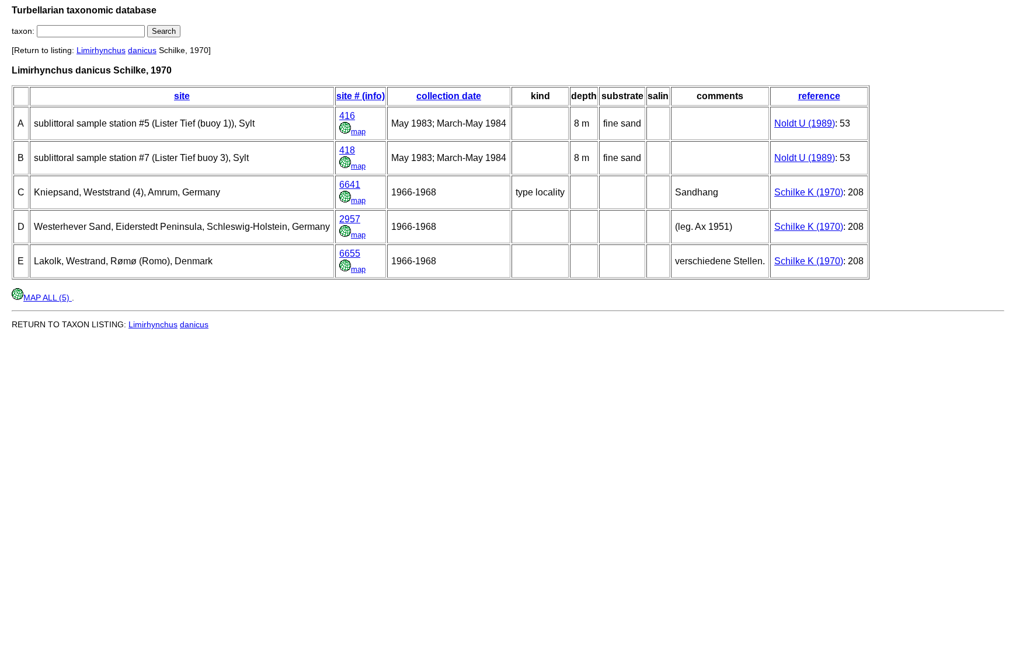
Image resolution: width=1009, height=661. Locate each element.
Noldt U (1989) (804, 123)
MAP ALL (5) (47, 297)
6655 (349, 253)
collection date (448, 96)
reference (819, 96)
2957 (349, 219)
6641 (349, 185)
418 (347, 150)
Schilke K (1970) (808, 192)
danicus (142, 50)
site (182, 96)
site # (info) (360, 96)
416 (347, 116)
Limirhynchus (101, 50)
